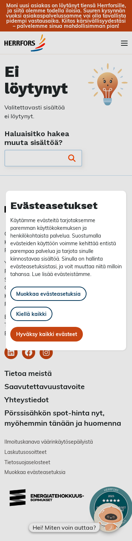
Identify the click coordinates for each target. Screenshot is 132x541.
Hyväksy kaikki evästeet (46, 334)
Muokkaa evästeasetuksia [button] (48, 293)
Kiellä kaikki (31, 313)
